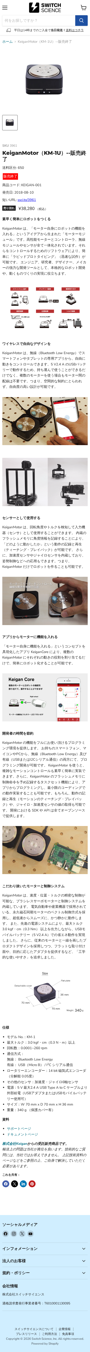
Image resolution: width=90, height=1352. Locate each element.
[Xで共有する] (14, 1183)
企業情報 (65, 1329)
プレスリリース (26, 1334)
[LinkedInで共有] (23, 1183)
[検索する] (81, 20)
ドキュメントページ (22, 1134)
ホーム (7, 42)
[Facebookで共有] (5, 1183)
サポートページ (19, 1128)
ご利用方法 (49, 1334)
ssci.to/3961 (27, 199)
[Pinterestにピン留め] (32, 1183)
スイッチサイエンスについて (34, 1329)
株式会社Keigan (14, 1143)
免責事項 (68, 1334)
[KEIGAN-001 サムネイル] (10, 122)
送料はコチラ (75, 30)
